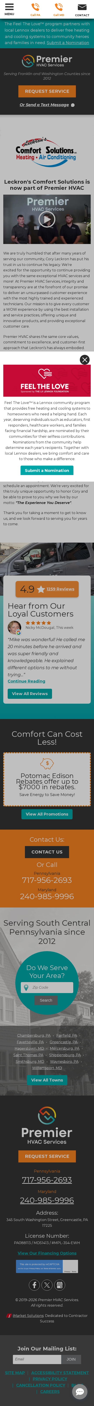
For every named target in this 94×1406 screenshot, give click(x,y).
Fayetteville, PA (30, 1042)
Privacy (67, 1271)
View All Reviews (30, 693)
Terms (74, 1271)
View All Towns (47, 1080)
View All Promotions (47, 814)
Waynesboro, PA (64, 1062)
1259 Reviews (60, 589)
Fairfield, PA (66, 1035)
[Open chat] (79, 1391)
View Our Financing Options (47, 1253)
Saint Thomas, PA (28, 1055)
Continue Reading (26, 681)
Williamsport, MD (47, 1068)
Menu (9, 14)
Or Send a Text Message (44, 104)
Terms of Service (50, 1268)
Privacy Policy (34, 1268)
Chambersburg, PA (33, 1035)
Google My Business (59, 1285)
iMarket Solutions (28, 1316)
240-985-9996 (59, 7)
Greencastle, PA (63, 1042)
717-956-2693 (35, 7)
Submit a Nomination (68, 42)
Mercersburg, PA (64, 1048)
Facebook (34, 1285)
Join (71, 1359)
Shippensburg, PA (65, 1055)
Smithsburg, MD (30, 1062)
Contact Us (47, 852)
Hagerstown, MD (29, 1048)
